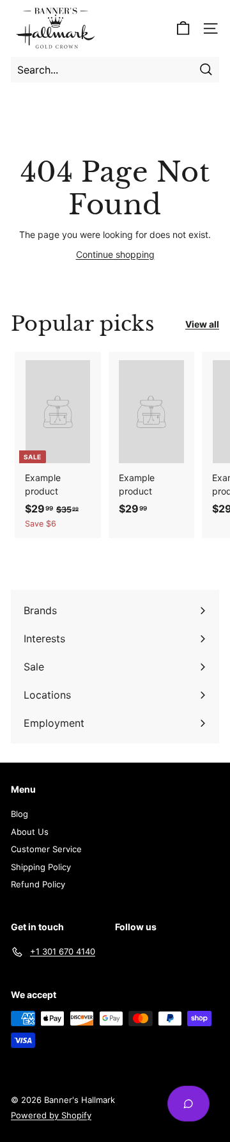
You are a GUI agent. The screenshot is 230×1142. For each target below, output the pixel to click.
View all (202, 324)
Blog (19, 814)
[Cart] (183, 28)
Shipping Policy (41, 867)
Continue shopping (115, 254)
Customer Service (46, 849)
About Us (30, 832)
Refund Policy (38, 884)
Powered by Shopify (51, 1115)
